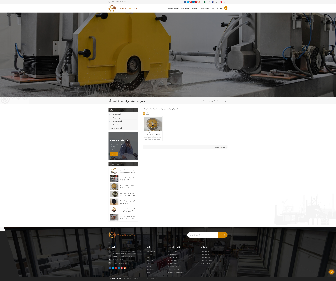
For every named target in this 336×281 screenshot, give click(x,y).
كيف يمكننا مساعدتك (120, 140)
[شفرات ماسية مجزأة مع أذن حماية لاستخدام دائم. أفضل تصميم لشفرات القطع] (114, 186)
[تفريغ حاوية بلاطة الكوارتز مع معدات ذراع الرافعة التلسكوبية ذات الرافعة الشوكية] (114, 171)
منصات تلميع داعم (172, 260)
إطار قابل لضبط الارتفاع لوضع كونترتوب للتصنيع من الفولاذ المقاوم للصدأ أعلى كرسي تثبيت (127, 218)
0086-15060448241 (117, 2)
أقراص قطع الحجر (172, 263)
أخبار (212, 8)
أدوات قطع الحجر (116, 114)
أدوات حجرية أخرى (116, 128)
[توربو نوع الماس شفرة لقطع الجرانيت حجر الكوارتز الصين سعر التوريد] (114, 194)
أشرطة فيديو (185, 8)
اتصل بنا (219, 8)
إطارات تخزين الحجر (116, 124)
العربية (208, 2)
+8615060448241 (123, 263)
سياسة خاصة (146, 278)
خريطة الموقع (150, 269)
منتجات (194, 8)
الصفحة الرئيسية (173, 8)
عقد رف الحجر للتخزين (174, 257)
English (217, 2)
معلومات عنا (205, 8)
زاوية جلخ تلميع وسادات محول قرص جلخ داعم (127, 202)
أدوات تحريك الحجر (116, 121)
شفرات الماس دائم (173, 266)
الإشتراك (222, 235)
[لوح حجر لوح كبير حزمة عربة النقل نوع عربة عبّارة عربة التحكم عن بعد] (114, 209)
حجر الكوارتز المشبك (173, 269)
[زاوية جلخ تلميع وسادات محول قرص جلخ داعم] (114, 202)
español (225, 2)
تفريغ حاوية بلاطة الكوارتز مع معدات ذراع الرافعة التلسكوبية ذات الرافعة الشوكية (127, 171)
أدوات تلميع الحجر (116, 118)
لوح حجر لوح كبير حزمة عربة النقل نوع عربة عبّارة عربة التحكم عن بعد (127, 210)
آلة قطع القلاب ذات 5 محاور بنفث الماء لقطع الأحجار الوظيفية (127, 179)
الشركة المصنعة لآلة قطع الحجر (176, 272)
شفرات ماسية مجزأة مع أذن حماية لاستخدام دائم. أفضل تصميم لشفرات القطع (127, 187)
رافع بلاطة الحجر (172, 254)
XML (140, 278)
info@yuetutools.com (133, 2)
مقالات (148, 272)
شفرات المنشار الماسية (174, 251)
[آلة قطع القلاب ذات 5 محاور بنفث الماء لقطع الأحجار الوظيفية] (114, 178)
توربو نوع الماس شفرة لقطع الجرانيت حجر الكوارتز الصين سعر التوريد (127, 194)
